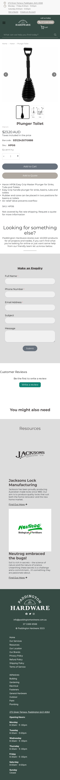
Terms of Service (17, 667)
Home (4, 44)
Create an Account (28, 12)
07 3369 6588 (47, 22)
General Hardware (18, 693)
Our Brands (14, 652)
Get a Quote (13, 12)
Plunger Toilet (22, 44)
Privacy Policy (16, 655)
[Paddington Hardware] (23, 23)
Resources (14, 644)
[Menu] (6, 23)
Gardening (14, 682)
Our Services (15, 641)
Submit (30, 348)
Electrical (13, 686)
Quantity (8, 150)
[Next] (54, 74)
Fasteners (14, 689)
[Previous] (6, 74)
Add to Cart (30, 166)
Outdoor (13, 697)
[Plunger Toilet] (30, 74)
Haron (12, 44)
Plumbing (13, 704)
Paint (11, 700)
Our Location (15, 648)
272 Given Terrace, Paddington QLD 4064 (29, 712)
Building (13, 678)
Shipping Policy (16, 663)
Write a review (30, 384)
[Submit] (55, 35)
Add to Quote (30, 175)
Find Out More (17, 504)
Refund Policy (16, 659)
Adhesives (14, 675)
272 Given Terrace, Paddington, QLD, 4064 (25, 3)
